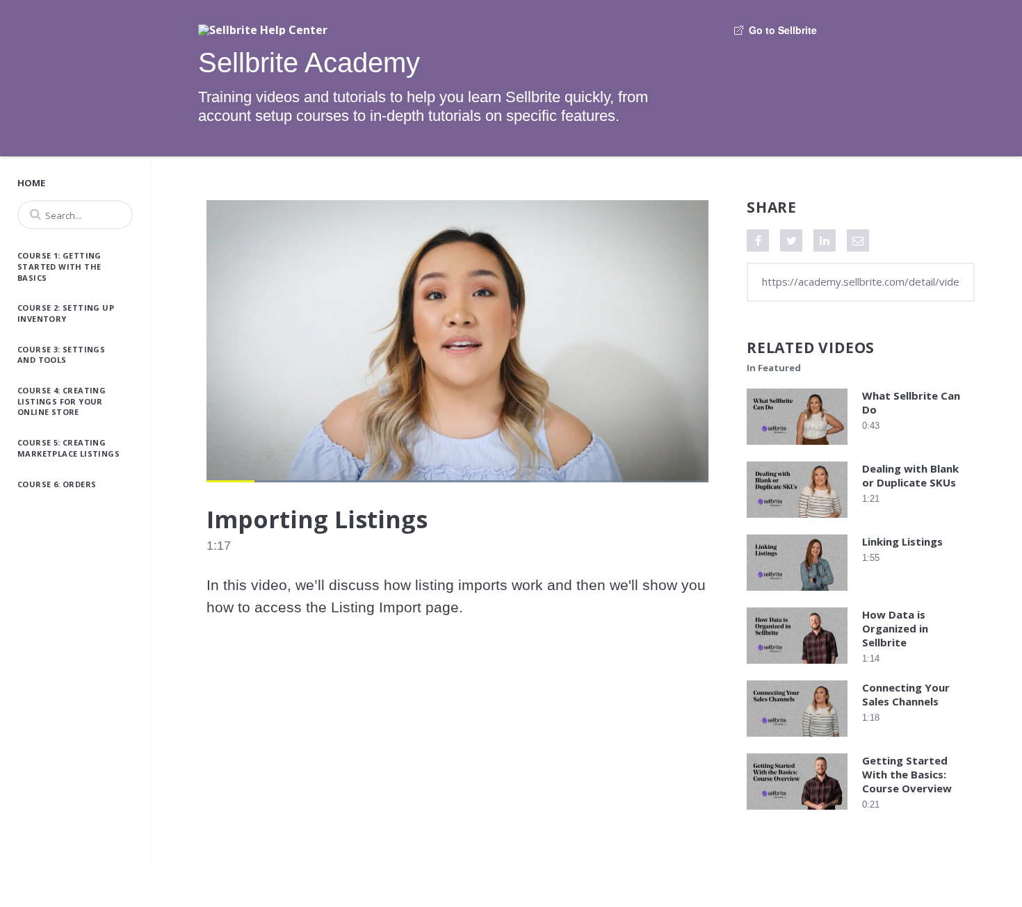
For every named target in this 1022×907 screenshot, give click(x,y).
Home (31, 183)
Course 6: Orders (56, 484)
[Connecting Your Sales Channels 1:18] (797, 739)
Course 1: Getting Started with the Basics (59, 266)
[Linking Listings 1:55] (797, 593)
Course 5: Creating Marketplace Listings (68, 448)
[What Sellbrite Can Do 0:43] (797, 448)
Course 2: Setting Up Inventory (65, 313)
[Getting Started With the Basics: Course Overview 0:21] (797, 812)
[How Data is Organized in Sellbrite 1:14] (797, 666)
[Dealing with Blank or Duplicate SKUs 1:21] (797, 521)
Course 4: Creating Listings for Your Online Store (61, 401)
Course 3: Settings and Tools (61, 355)
